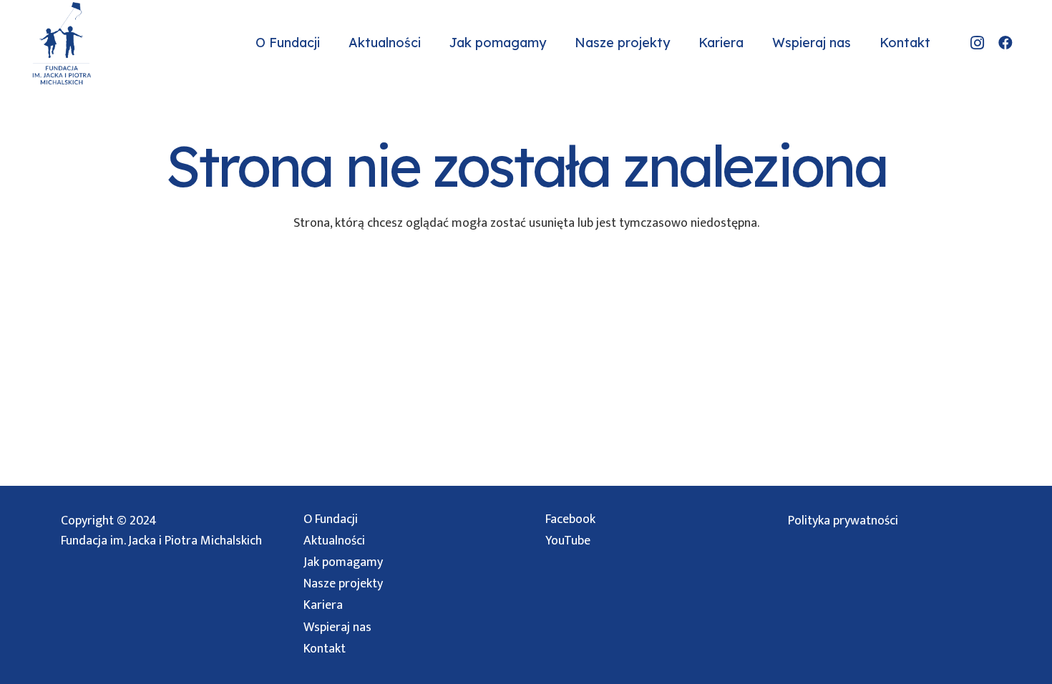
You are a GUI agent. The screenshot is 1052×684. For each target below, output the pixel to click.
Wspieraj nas (337, 627)
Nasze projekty (343, 584)
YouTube (567, 541)
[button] (328, 43)
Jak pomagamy (343, 562)
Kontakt (324, 649)
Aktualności (334, 541)
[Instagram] (977, 43)
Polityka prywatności (843, 521)
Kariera (323, 605)
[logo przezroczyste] (61, 43)
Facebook (570, 519)
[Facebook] (1005, 43)
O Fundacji (330, 519)
